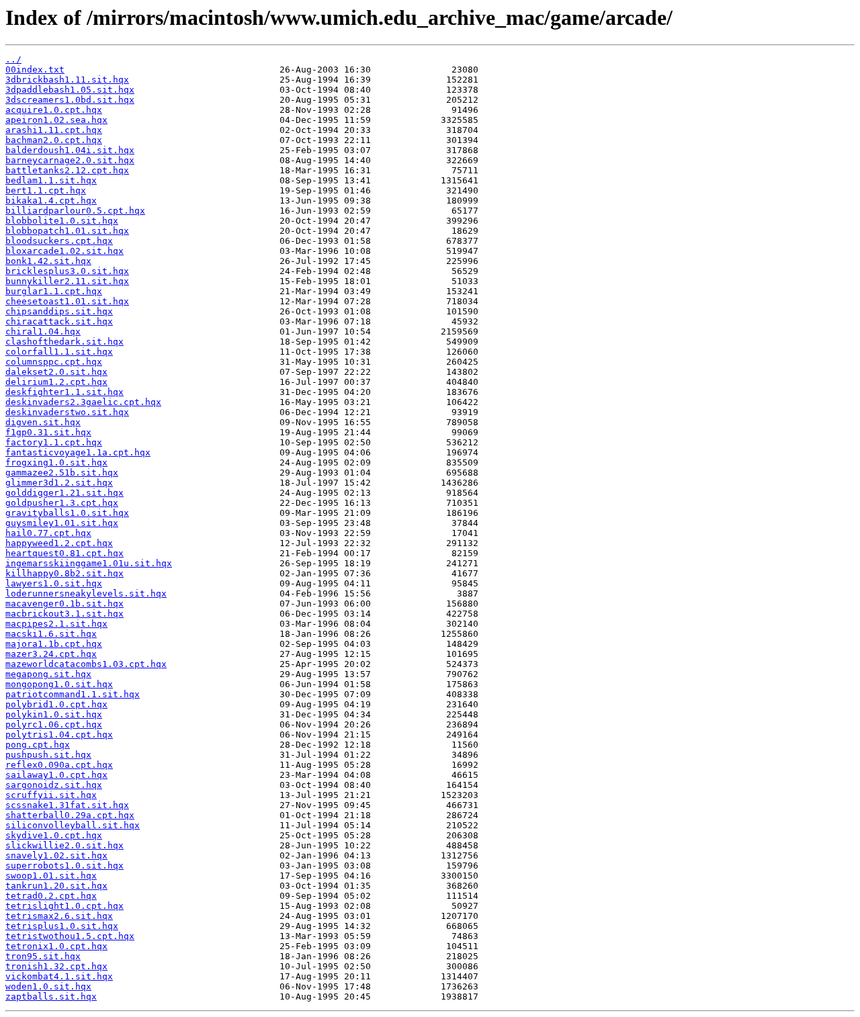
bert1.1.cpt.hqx (45, 190)
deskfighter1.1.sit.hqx (64, 392)
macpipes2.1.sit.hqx (56, 624)
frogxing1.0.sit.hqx (56, 462)
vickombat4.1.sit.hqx (59, 976)
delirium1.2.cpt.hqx (56, 382)
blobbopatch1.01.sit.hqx (67, 231)
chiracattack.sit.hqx (59, 321)
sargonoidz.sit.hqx (53, 785)
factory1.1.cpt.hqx (53, 442)
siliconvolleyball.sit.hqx (72, 825)
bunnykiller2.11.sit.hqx (67, 281)
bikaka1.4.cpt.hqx (51, 200)
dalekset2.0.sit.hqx (56, 372)
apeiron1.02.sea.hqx (56, 120)
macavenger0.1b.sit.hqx (64, 604)
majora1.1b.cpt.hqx (53, 644)
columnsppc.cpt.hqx (53, 362)
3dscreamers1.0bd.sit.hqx (69, 100)
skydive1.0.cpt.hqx (53, 835)
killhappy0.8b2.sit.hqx (64, 573)
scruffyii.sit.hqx (51, 795)
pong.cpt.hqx (37, 745)
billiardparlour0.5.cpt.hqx (75, 211)
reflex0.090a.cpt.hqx (59, 765)
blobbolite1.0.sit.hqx (61, 221)
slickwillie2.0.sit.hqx (64, 845)
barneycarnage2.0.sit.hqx (69, 160)
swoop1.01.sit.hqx (51, 876)
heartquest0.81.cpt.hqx (64, 553)
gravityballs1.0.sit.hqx (67, 513)
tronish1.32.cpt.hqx (56, 966)
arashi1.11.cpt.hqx (53, 130)
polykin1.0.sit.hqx (53, 714)
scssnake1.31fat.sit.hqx (67, 805)
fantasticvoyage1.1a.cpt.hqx (77, 452)
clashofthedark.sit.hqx (64, 342)
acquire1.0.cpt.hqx (53, 110)
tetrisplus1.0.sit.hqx (61, 926)
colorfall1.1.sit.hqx (59, 352)
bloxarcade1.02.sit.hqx (64, 251)
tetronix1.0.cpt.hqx (56, 946)
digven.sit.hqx (43, 422)
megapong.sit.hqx (48, 674)
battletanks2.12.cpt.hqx (67, 170)
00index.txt (34, 69)
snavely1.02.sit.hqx (56, 855)
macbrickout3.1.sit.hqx (64, 614)
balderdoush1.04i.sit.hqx (69, 150)
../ (13, 59)
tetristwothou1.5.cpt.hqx (69, 936)
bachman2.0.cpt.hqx (53, 140)
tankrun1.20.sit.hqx (56, 886)
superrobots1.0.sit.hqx (64, 865)
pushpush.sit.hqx (48, 755)
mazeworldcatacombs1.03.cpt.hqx (86, 664)
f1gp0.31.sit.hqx (48, 432)
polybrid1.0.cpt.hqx (56, 704)
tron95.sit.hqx (43, 956)
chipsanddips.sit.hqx (59, 311)
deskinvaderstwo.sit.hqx (67, 412)
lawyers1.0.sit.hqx (53, 583)
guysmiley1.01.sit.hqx (61, 523)
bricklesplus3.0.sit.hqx (67, 271)
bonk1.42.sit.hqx (48, 261)
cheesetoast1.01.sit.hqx (67, 301)
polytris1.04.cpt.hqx (59, 734)
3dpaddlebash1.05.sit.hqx (69, 90)
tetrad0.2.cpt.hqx (51, 896)
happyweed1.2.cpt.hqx (59, 543)
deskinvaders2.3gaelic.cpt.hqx (83, 402)
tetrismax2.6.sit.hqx (59, 916)
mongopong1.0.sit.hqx (59, 684)
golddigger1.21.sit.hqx (64, 493)
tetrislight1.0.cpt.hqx (64, 906)
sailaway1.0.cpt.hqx (56, 775)
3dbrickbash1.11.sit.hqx (67, 80)
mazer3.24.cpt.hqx (51, 654)
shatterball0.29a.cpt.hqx (69, 815)
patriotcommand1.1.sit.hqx (72, 694)
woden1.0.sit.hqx (48, 986)
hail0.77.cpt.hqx (48, 533)
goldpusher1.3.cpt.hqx (61, 503)
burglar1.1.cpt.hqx (53, 291)
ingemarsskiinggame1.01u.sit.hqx (88, 563)
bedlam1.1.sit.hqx (51, 180)
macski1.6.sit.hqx (51, 634)
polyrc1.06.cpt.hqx (53, 724)
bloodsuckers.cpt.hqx (59, 241)
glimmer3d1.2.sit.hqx (59, 483)
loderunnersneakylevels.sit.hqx (86, 593)
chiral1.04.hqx (43, 331)
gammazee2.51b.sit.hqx (61, 473)
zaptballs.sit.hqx (51, 996)
